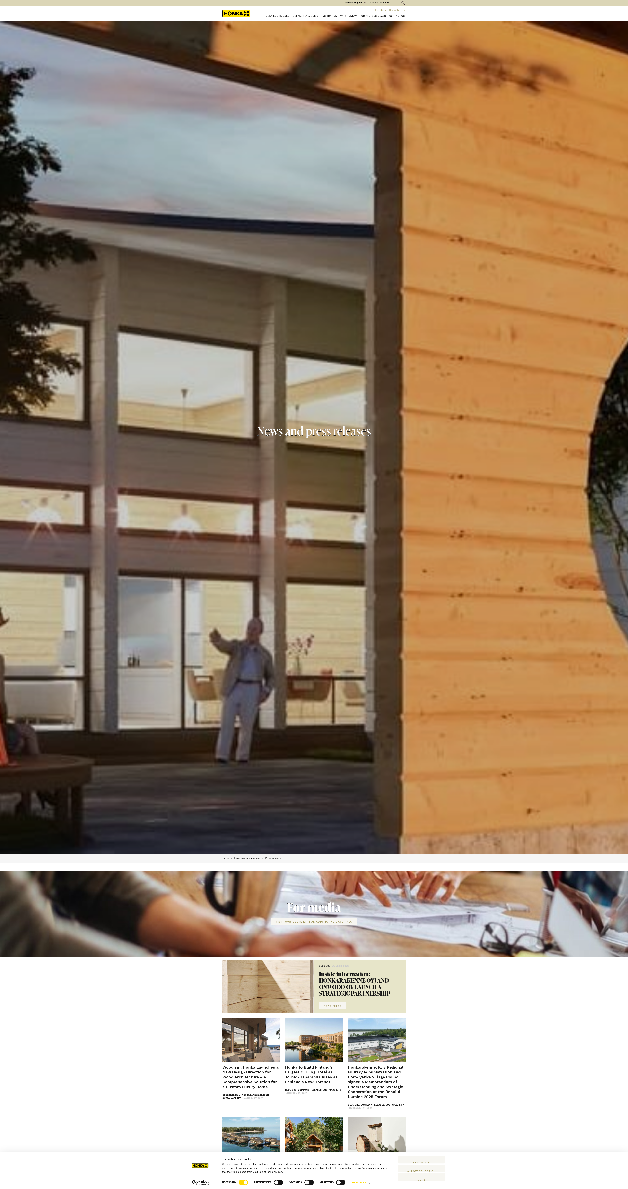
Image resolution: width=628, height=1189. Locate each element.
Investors (380, 10)
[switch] (278, 1182)
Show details (359, 1182)
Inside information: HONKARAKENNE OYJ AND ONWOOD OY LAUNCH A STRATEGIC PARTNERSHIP (354, 983)
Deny (421, 1179)
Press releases (273, 858)
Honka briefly (397, 10)
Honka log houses (276, 16)
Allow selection (421, 1171)
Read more (332, 1006)
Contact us (397, 16)
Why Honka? (348, 16)
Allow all (421, 1162)
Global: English (353, 2)
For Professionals (373, 16)
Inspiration (329, 16)
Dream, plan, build (305, 16)
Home (225, 858)
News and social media (247, 858)
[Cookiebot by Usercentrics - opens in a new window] (200, 1182)
